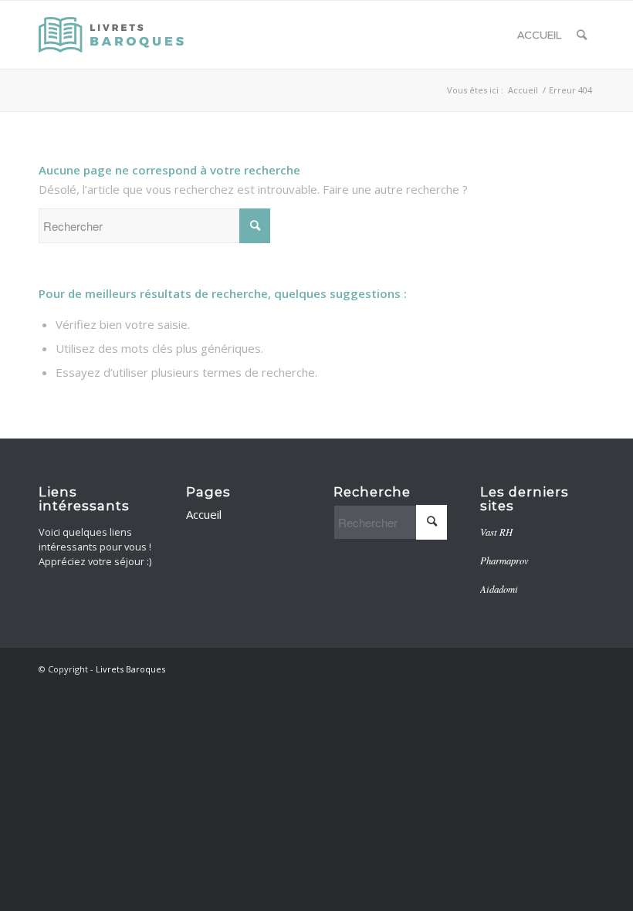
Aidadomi (499, 588)
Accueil (539, 35)
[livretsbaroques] (113, 35)
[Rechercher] (581, 35)
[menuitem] (581, 35)
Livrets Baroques (130, 669)
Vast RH (496, 531)
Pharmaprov (504, 560)
